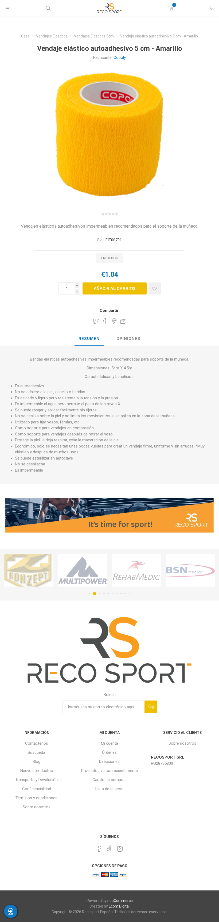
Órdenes (109, 752)
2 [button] (94, 593)
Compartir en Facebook (105, 321)
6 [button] (112, 593)
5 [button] (108, 593)
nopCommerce (120, 900)
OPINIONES (128, 338)
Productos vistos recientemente (109, 770)
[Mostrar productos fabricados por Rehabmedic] (82, 570)
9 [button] (125, 593)
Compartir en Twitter (96, 321)
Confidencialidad (36, 788)
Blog (36, 761)
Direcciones (109, 761)
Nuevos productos (36, 770)
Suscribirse (150, 707)
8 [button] (121, 593)
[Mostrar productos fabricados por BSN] (136, 570)
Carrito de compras (109, 779)
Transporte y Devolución (36, 779)
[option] (29, 570)
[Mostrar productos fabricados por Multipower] (28, 570)
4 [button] (104, 593)
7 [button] (117, 593)
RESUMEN (89, 338)
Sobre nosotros (36, 807)
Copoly (120, 57)
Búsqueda (36, 752)
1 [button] (89, 593)
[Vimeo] (109, 847)
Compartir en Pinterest (114, 321)
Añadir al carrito (114, 288)
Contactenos (36, 743)
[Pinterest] (99, 848)
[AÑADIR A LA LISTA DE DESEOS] (155, 288)
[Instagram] (119, 848)
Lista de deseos (109, 788)
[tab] (89, 339)
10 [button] (129, 593)
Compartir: (110, 310)
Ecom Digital (119, 906)
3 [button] (98, 593)
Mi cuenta (109, 743)
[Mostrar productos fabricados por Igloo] (190, 570)
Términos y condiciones (36, 797)
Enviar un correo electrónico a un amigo (123, 321)
